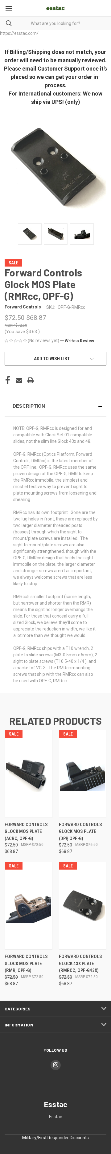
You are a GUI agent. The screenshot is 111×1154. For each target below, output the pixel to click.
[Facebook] (8, 380)
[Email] (19, 380)
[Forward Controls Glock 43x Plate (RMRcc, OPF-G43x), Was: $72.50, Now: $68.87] (82, 905)
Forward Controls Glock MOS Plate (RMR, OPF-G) (26, 963)
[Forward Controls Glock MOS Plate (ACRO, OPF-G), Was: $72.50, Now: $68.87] (28, 774)
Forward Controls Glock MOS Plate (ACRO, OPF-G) (26, 831)
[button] (77, 340)
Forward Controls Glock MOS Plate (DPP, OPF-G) (80, 831)
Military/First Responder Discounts (55, 1137)
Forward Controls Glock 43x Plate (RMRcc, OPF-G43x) (80, 963)
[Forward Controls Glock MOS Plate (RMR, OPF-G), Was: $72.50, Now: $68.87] (28, 905)
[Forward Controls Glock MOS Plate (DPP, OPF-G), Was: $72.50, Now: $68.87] (82, 774)
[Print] (30, 380)
